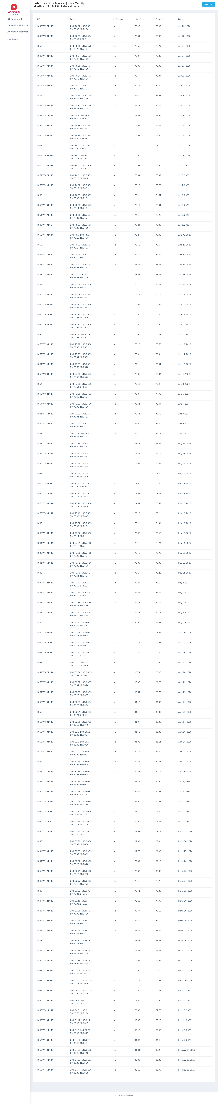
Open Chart (208, 4)
